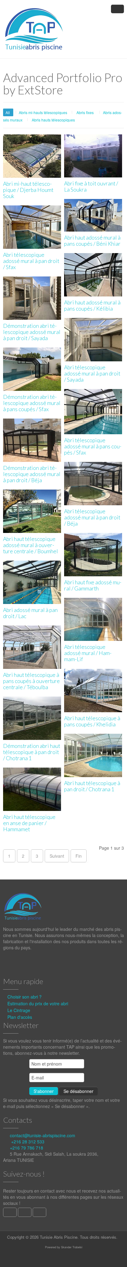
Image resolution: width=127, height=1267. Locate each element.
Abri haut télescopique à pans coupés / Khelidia (92, 721)
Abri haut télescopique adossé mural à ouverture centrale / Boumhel (30, 545)
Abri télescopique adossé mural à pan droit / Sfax (31, 261)
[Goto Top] (120, 1260)
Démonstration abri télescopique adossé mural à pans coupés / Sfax (31, 403)
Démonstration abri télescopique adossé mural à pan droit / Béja (31, 474)
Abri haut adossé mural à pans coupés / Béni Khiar (92, 240)
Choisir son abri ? (24, 997)
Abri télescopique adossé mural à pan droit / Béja (92, 517)
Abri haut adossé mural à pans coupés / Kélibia (92, 305)
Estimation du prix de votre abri (37, 1003)
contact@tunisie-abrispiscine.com (42, 1135)
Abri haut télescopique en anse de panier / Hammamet (29, 823)
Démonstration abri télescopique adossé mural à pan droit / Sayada (31, 332)
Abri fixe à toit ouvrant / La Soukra (91, 186)
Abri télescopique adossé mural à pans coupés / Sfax (92, 446)
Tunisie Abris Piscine (58, 1237)
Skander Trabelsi (71, 1247)
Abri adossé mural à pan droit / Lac (30, 613)
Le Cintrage (18, 1010)
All (8, 112)
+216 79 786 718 (26, 1148)
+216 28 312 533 (27, 1141)
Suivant (57, 856)
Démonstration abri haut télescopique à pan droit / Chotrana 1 (31, 752)
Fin (79, 856)
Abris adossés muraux (32, 243)
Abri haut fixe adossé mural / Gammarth (92, 585)
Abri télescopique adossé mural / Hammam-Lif (88, 653)
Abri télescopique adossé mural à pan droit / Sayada (92, 373)
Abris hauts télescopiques (53, 119)
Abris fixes (85, 112)
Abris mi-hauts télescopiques (43, 112)
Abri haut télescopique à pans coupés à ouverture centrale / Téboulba (31, 681)
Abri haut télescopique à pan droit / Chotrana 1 (92, 786)
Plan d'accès (19, 1017)
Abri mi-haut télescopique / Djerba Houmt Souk (28, 190)
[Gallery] (32, 140)
